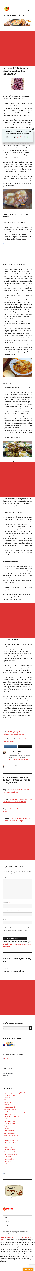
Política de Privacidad (21, 1231)
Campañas (7, 1102)
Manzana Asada (24, 739)
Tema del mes (7, 1226)
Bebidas (7, 1097)
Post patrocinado (10, 1145)
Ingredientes (8, 1126)
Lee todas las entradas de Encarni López (19, 759)
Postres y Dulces (9, 1149)
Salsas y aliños (9, 1159)
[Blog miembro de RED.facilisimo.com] (17, 1173)
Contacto (6, 1222)
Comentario (7, 877)
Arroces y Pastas (9, 1095)
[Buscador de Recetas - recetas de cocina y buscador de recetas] (17, 1209)
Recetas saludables (10, 1154)
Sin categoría (8, 1161)
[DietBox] (17, 1059)
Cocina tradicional (10, 1109)
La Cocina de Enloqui (13, 15)
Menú (29, 10)
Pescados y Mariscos (11, 1140)
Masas (6, 1128)
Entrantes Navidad (10, 1119)
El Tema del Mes (9, 1114)
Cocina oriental (9, 1107)
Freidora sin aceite (10, 1121)
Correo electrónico (11, 911)
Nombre (6, 902)
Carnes (6, 1105)
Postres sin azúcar (10, 1147)
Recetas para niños (10, 1152)
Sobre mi (6, 1217)
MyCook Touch (9, 1133)
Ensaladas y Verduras (11, 1116)
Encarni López (9, 766)
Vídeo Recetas (9, 1164)
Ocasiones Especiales (11, 1135)
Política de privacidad (19, 1237)
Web (4, 919)
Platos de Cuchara (10, 1142)
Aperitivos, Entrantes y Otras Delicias (16, 1093)
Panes (6, 1138)
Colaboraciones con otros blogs (14, 1112)
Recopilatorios (9, 1157)
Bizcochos (7, 1100)
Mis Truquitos (9, 1131)
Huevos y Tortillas (10, 1123)
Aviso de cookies (5, 1237)
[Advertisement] (17, 48)
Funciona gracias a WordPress (11, 1233)
